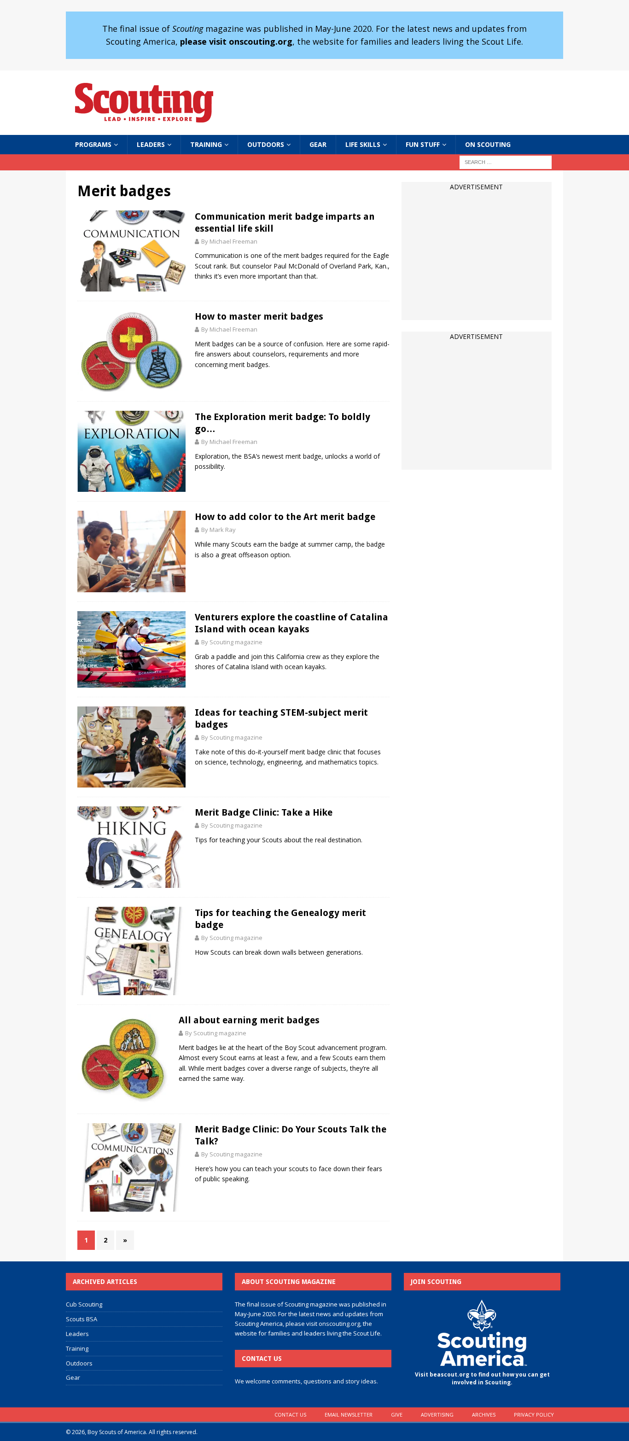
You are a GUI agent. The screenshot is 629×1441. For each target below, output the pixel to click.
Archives (483, 1414)
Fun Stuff (423, 144)
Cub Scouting (84, 1304)
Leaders (151, 144)
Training (206, 144)
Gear (317, 144)
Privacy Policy (534, 1414)
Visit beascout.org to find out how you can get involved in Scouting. (482, 1378)
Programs (93, 144)
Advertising (437, 1414)
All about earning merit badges (249, 1020)
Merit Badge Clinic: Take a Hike (263, 812)
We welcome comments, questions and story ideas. (306, 1381)
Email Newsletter (349, 1414)
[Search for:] (506, 161)
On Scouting (488, 144)
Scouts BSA (81, 1319)
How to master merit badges (259, 316)
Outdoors (265, 144)
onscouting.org (339, 1323)
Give (396, 1414)
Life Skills (362, 144)
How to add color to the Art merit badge (285, 516)
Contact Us (290, 1414)
